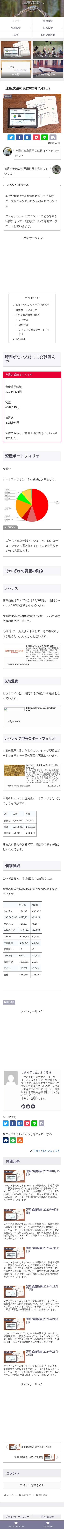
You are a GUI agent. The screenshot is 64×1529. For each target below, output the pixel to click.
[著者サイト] (23, 1106)
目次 (27, 297)
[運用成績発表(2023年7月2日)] (27, 137)
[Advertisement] (32, 264)
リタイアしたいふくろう (36, 1072)
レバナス (23, 319)
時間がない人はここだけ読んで (32, 305)
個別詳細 (20, 339)
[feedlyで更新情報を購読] (28, 1106)
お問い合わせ (46, 1516)
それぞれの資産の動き (28, 314)
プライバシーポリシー (17, 1516)
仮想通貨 (23, 324)
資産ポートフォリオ (26, 309)
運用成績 (10, 1002)
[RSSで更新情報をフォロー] (33, 1106)
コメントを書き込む (32, 1485)
